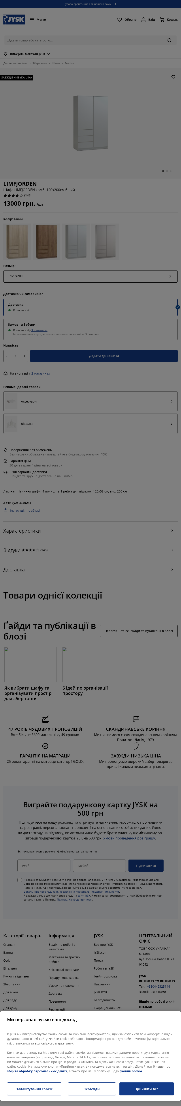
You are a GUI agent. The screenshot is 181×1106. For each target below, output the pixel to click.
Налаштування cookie (34, 1089)
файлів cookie (131, 1071)
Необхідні (91, 1089)
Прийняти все (146, 1089)
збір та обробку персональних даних (37, 1071)
